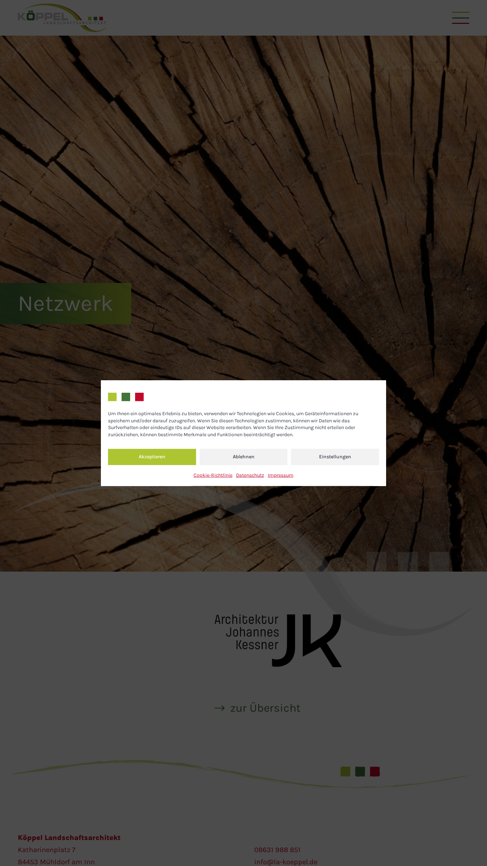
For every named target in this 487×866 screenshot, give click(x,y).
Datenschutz (250, 475)
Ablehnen (244, 457)
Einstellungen (335, 457)
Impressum (280, 475)
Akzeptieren (152, 457)
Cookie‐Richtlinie (213, 475)
